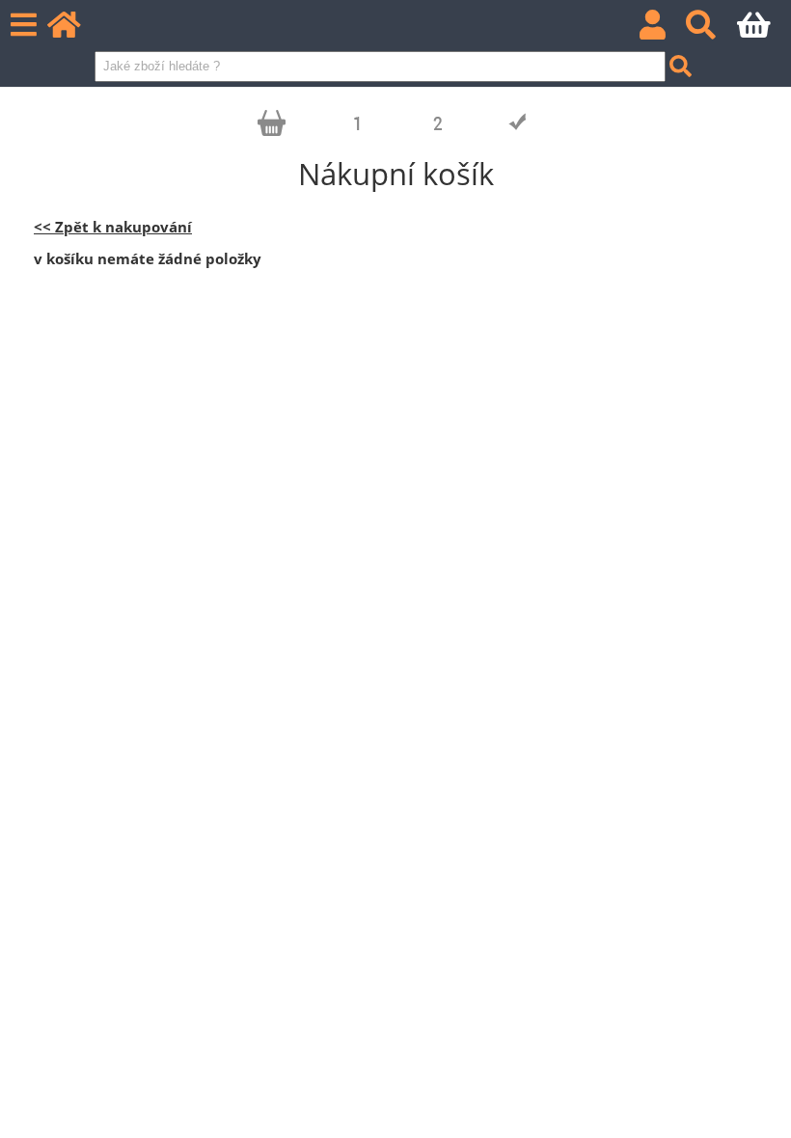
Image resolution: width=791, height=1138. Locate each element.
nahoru (762, 1109)
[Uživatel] (663, 30)
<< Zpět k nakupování (113, 227)
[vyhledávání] (711, 30)
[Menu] (23, 25)
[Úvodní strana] (74, 30)
